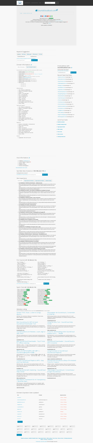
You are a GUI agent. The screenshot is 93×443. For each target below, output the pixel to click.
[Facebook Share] (41, 16)
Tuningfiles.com (61, 110)
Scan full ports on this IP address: (23, 283)
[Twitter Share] (44, 16)
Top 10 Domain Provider (31, 67)
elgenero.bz (19, 409)
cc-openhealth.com (20, 406)
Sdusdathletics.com (61, 87)
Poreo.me (60, 100)
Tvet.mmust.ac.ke (61, 102)
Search (57, 2)
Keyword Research (27, 2)
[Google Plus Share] (42, 16)
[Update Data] (31, 65)
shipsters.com (19, 411)
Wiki (41, 54)
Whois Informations (21, 67)
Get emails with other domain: (63, 70)
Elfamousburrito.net (61, 79)
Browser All (20, 421)
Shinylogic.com (60, 85)
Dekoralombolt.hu (61, 95)
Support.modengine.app (62, 114)
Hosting (40, 2)
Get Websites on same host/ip (22, 174)
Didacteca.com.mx (61, 77)
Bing (19, 54)
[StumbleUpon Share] (49, 16)
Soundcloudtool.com (27, 13)
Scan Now (45, 174)
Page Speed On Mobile (39, 180)
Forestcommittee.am (62, 104)
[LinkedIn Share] (45, 16)
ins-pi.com (19, 418)
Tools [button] (43, 2)
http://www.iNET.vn (27, 77)
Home (21, 13)
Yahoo (24, 54)
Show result (35, 60)
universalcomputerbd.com (21, 399)
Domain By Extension (34, 2)
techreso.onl (19, 416)
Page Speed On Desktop (28, 180)
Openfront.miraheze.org (62, 106)
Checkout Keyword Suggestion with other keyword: (26, 58)
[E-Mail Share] (52, 16)
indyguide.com (19, 404)
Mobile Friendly (48, 180)
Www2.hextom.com (61, 81)
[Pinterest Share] (47, 16)
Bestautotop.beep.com (62, 91)
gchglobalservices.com (21, 402)
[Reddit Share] (50, 16)
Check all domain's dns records (21, 167)
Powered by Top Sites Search (41, 441)
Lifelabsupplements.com (62, 83)
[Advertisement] (46, 34)
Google (29, 54)
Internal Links (20, 180)
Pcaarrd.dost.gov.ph (61, 97)
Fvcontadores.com (61, 108)
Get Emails (74, 72)
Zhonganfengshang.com (62, 93)
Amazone (35, 54)
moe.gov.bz (19, 397)
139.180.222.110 (26, 160)
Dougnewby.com (61, 89)
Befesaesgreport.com (62, 116)
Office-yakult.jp (61, 112)
